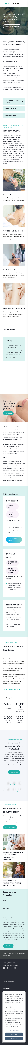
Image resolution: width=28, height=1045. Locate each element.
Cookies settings (14, 1030)
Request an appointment (12, 26)
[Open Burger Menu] (24, 3)
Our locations (14, 772)
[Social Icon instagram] (11, 968)
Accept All (14, 1034)
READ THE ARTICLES (10, 827)
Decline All (14, 1038)
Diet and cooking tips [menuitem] (8, 981)
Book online (8, 413)
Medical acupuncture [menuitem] (8, 979)
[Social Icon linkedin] (7, 968)
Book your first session (12, 539)
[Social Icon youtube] (14, 968)
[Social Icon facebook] (4, 968)
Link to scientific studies (10, 689)
